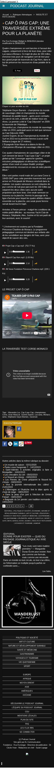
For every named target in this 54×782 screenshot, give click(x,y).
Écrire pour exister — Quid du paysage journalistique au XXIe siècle (24, 539)
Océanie (27, 695)
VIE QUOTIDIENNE (10, 518)
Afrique (27, 679)
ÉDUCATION (44, 513)
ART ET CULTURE (32, 513)
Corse (4, 415)
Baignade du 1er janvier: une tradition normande (27, 499)
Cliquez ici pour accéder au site (15, 106)
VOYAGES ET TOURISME (23, 523)
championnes (40, 412)
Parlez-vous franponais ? (16, 467)
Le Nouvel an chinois (14, 477)
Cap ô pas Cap (27, 412)
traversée (33, 417)
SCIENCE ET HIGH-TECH (12, 516)
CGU (27, 712)
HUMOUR (37, 523)
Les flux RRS (27, 728)
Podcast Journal (27, 6)
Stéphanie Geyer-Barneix (18, 417)
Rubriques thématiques (22, 15)
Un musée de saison (14, 464)
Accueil (6, 15)
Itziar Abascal (14, 415)
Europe (27, 675)
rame (4, 417)
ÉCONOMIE (36, 511)
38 (31, 506)
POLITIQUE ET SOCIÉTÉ (22, 511)
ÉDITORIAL (8, 511)
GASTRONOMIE (44, 516)
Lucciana (38, 415)
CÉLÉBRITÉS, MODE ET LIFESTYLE (30, 518)
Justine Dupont (27, 415)
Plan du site (27, 720)
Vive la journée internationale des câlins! (26, 484)
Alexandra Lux (14, 412)
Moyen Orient (27, 683)
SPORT (47, 518)
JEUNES (28, 521)
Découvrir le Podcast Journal (27, 703)
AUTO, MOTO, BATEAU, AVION (12, 521)
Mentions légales (27, 716)
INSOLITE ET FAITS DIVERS (42, 521)
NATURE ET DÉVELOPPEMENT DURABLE (27, 646)
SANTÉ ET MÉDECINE (29, 516)
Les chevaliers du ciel (14, 474)
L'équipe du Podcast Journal (27, 707)
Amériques (27, 691)
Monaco (46, 415)
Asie (27, 687)
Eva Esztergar (12, 41)
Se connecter (27, 732)
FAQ (27, 724)
